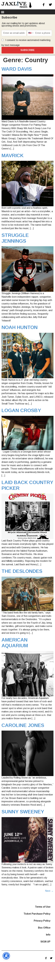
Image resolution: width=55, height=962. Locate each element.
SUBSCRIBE (27, 50)
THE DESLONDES (22, 571)
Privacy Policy (42, 920)
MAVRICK (13, 155)
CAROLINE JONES (23, 725)
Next (49, 891)
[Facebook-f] (43, 5)
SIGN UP (45, 941)
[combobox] (30, 33)
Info (48, 934)
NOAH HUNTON (20, 327)
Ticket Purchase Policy (37, 913)
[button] (2, 11)
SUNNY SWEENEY (23, 811)
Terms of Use (42, 906)
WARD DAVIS (17, 69)
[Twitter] (50, 5)
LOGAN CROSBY (21, 410)
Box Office (44, 927)
